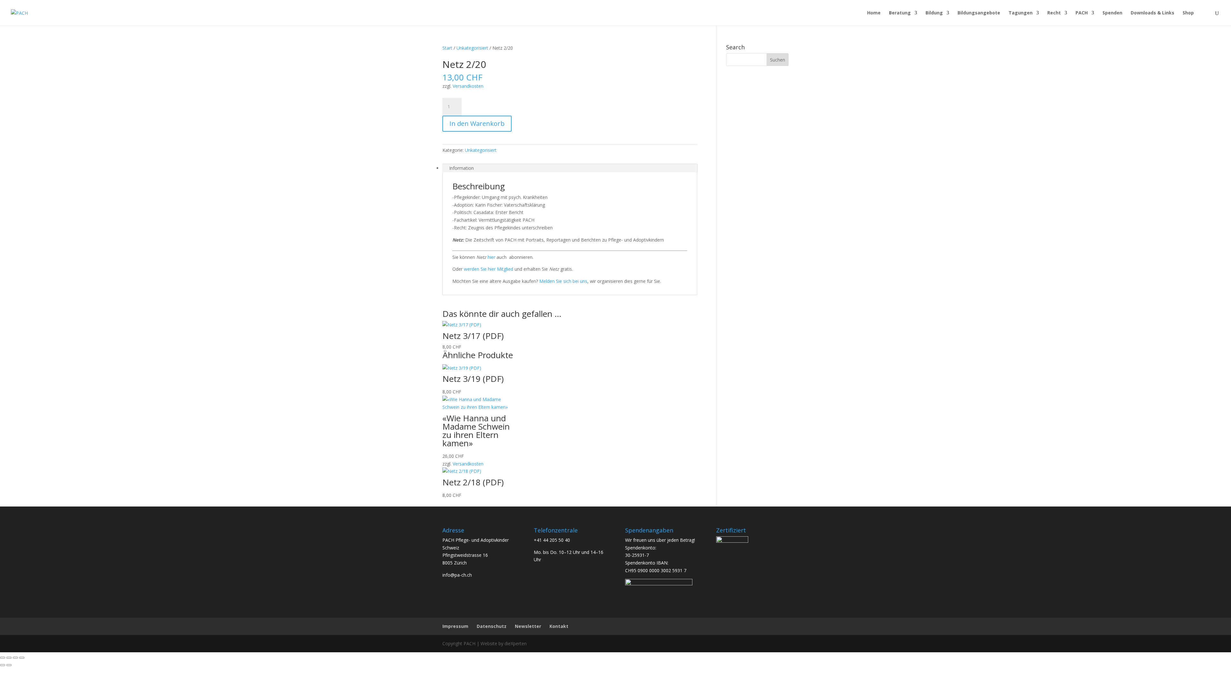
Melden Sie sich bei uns (563, 281)
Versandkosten (468, 86)
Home (874, 13)
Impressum (455, 626)
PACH (1082, 13)
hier (491, 257)
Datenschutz (492, 626)
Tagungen (1021, 13)
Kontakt (558, 626)
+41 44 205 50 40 (552, 540)
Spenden (1112, 13)
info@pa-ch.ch (457, 575)
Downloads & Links (1152, 13)
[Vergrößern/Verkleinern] (2, 658)
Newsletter (528, 626)
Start (447, 48)
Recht (1054, 13)
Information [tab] (461, 168)
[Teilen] (15, 658)
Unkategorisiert (472, 48)
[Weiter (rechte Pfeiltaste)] (9, 665)
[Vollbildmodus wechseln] (9, 658)
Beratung (900, 13)
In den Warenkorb (477, 123)
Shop (1188, 13)
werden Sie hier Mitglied (488, 269)
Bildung (934, 13)
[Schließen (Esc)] (21, 658)
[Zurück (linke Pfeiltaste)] (2, 665)
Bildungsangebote (979, 13)
